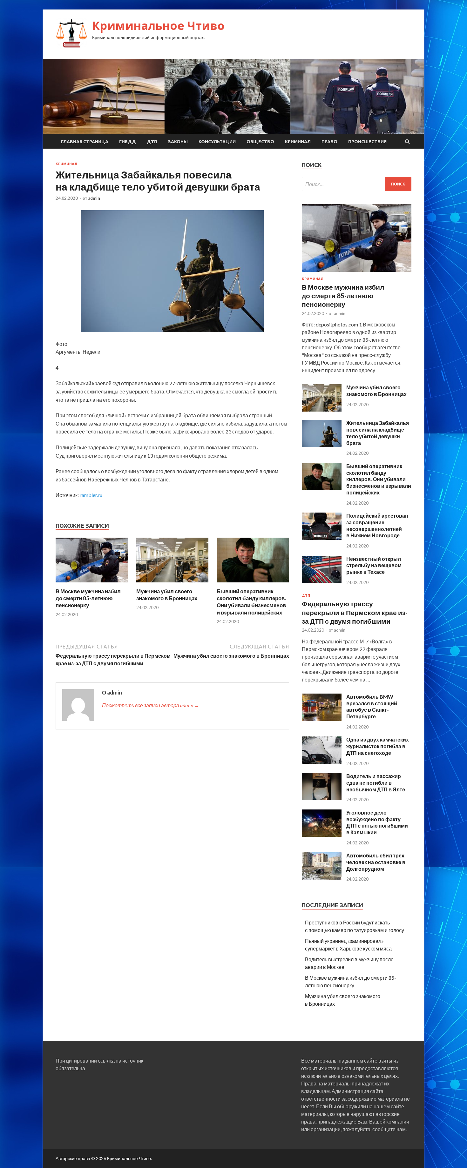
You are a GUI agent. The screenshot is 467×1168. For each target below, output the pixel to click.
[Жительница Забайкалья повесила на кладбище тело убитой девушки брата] (322, 445)
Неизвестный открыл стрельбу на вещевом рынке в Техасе (374, 565)
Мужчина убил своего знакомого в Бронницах (166, 594)
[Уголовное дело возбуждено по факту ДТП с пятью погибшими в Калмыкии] (322, 835)
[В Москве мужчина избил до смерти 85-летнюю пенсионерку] (92, 584)
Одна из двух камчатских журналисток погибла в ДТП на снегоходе (377, 746)
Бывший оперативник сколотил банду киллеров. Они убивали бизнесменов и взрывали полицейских (251, 601)
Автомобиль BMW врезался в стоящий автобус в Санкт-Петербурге (371, 706)
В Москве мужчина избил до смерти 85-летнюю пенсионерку (88, 598)
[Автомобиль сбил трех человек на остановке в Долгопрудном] (322, 878)
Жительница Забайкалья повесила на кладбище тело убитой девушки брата (377, 433)
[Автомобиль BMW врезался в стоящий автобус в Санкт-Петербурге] (322, 719)
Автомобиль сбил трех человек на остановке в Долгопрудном (375, 862)
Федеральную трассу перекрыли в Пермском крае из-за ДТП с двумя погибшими (355, 612)
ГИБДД (127, 141)
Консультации (217, 141)
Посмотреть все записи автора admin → (150, 705)
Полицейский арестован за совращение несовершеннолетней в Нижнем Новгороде (377, 525)
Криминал (298, 141)
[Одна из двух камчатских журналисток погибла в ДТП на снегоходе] (322, 762)
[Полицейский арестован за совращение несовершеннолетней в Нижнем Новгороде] (322, 538)
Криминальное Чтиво (158, 25)
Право (329, 141)
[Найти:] (356, 184)
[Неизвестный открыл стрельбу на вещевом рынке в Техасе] (322, 581)
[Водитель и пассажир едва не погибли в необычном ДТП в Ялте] (322, 798)
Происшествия (367, 141)
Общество (260, 141)
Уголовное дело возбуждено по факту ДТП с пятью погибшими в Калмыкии (377, 822)
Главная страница (84, 141)
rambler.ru (91, 495)
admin (94, 198)
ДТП (152, 141)
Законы (178, 141)
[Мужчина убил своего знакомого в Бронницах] (172, 584)
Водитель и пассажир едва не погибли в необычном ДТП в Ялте (375, 782)
